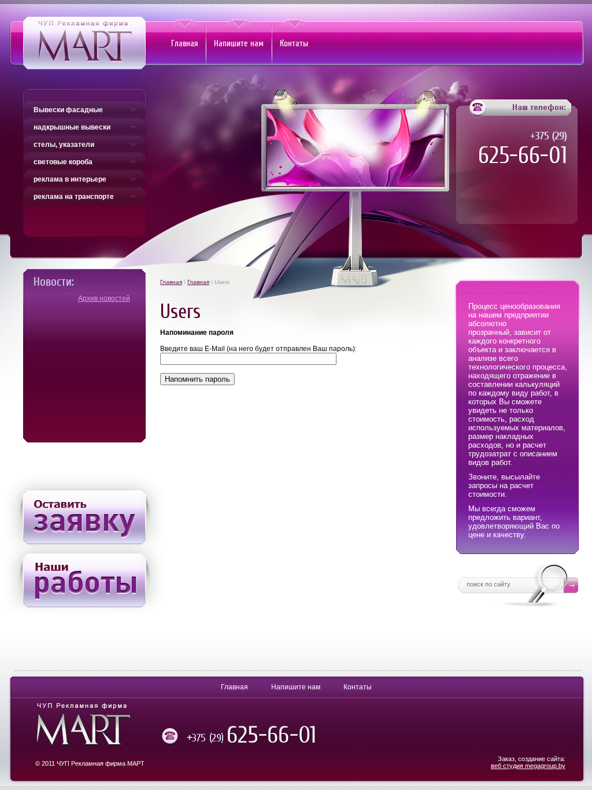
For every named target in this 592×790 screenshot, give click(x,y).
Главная (171, 282)
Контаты (357, 687)
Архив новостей (104, 298)
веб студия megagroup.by (528, 765)
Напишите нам (295, 687)
